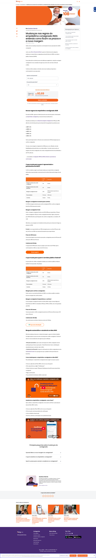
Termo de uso (51, 534)
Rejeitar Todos (73, 555)
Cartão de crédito (36, 534)
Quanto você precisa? (32, 75)
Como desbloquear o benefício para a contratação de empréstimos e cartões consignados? (39, 520)
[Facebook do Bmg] (65, 533)
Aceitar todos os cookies (82, 555)
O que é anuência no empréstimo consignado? (39, 457)
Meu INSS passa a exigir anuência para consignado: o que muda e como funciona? (23, 520)
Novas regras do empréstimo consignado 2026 (70, 33)
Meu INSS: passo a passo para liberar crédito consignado (71, 519)
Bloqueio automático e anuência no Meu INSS (71, 44)
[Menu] (79, 1)
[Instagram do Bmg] (68, 533)
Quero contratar (42, 100)
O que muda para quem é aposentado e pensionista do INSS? (71, 37)
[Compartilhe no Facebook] (17, 28)
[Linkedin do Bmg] (70, 533)
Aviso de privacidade (53, 533)
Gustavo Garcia (32, 28)
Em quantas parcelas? (32, 82)
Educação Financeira (37, 540)
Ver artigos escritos (43, 485)
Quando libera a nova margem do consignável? (39, 452)
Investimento (35, 543)
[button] (19, 1)
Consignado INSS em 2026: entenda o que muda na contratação (54, 520)
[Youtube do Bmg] (72, 533)
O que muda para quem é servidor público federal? (71, 40)
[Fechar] (94, 555)
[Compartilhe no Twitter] (17, 31)
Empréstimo (18, 516)
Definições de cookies (64, 555)
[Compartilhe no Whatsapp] (17, 36)
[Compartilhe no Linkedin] (17, 33)
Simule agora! (35, 252)
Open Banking (36, 542)
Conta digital (35, 533)
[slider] (48, 496)
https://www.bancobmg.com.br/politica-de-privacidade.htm (32, 556)
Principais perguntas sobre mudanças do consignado (72, 48)
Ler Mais (17, 522)
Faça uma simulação (35, 325)
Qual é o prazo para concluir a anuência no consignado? (42, 461)
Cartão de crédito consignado (39, 536)
